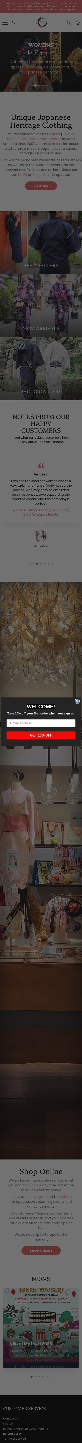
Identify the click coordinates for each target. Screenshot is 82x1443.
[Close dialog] (77, 701)
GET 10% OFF (41, 735)
